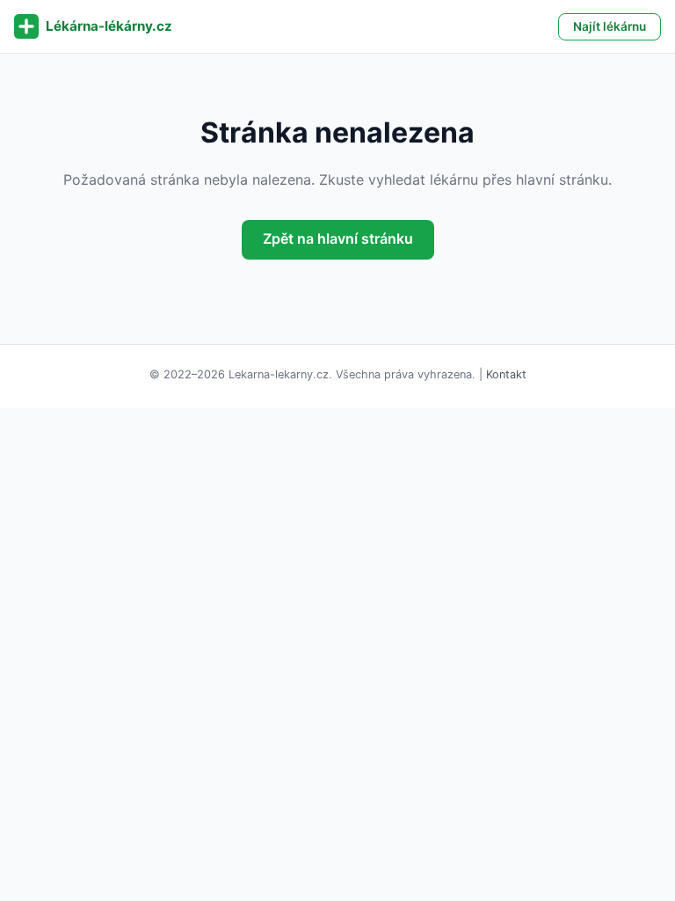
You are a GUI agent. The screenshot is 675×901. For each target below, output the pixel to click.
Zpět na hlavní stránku (338, 238)
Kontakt (506, 374)
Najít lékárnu (609, 26)
